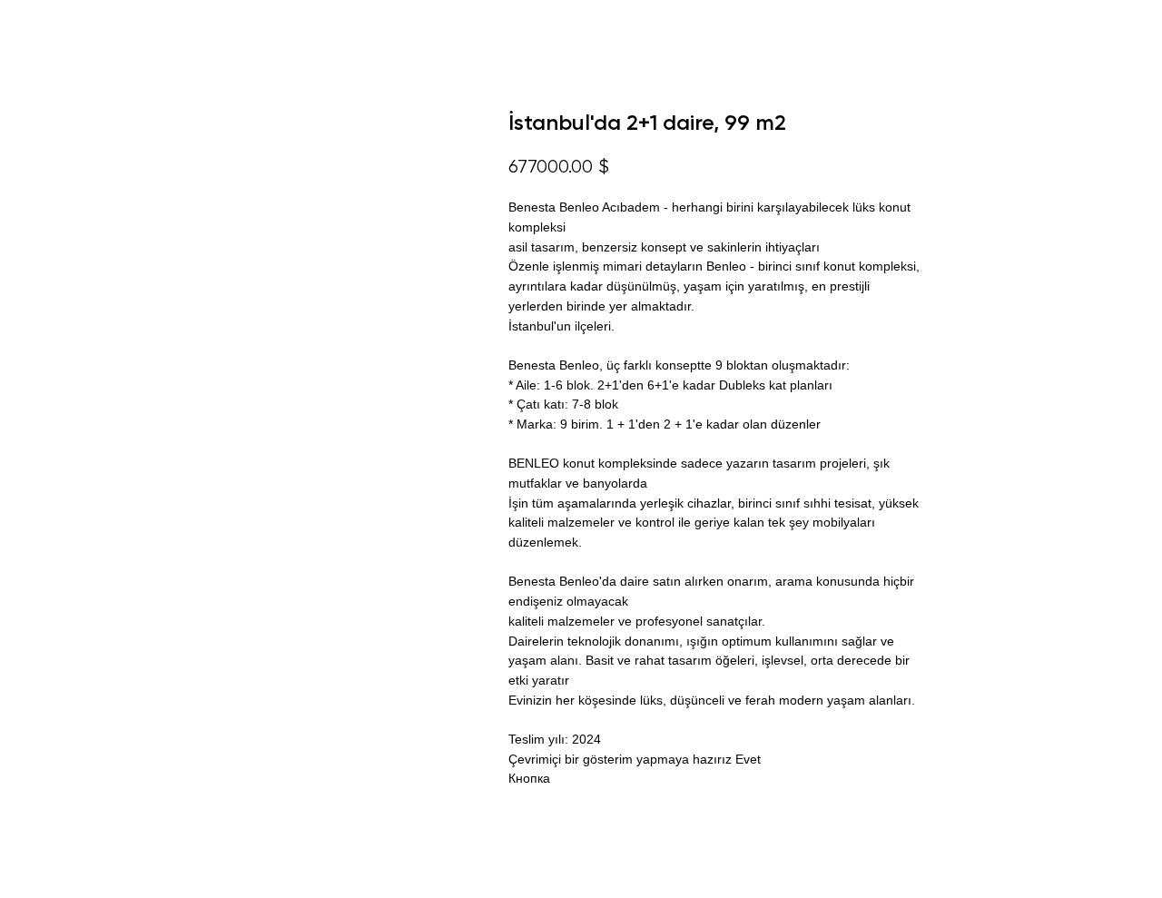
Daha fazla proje (84, 27)
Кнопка (529, 778)
